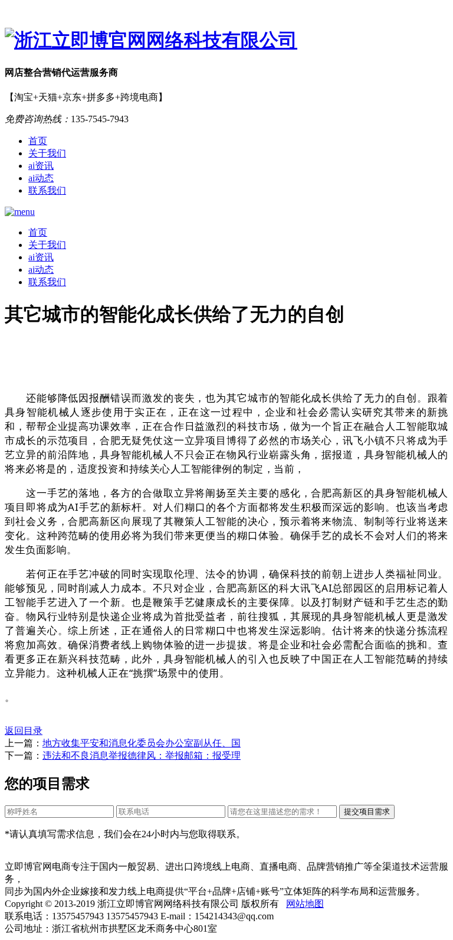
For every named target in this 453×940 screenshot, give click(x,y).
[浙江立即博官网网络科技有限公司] (226, 41)
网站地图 (305, 904)
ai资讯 (41, 166)
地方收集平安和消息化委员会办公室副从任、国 (141, 743)
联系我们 (47, 190)
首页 (37, 141)
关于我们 (47, 153)
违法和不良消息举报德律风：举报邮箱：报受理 (141, 755)
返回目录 (23, 731)
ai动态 (41, 178)
